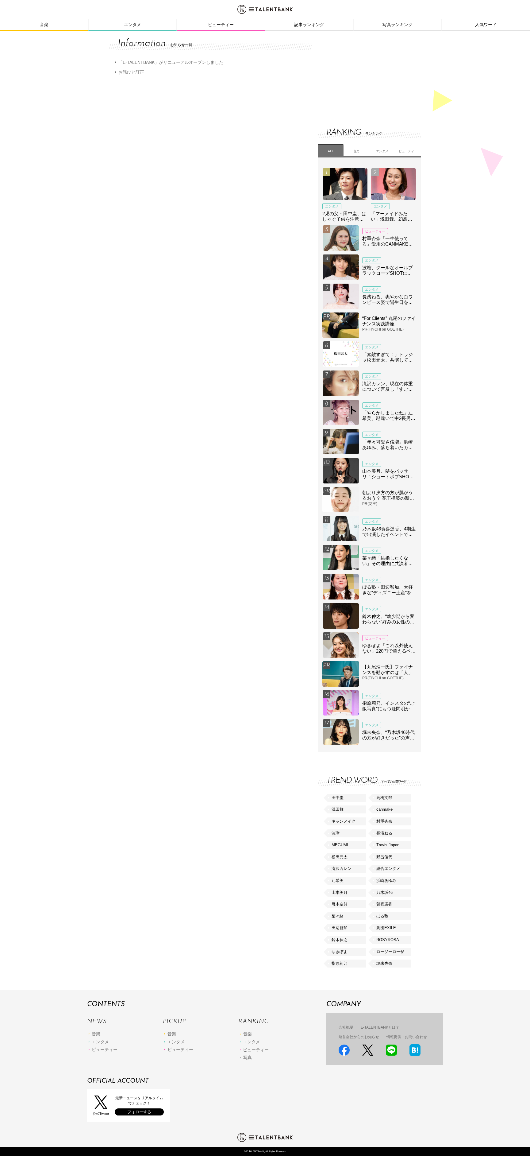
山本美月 (340, 892)
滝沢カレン (341, 868)
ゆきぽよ (340, 951)
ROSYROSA (387, 939)
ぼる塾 (382, 916)
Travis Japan (387, 845)
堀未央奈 (384, 963)
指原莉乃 (340, 963)
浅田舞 (338, 809)
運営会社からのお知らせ (359, 1037)
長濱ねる (384, 833)
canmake (384, 809)
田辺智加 (340, 927)
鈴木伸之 (340, 939)
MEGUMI (340, 845)
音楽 (44, 24)
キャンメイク (343, 821)
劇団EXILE (386, 927)
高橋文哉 (384, 797)
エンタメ (132, 24)
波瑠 (336, 833)
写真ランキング (397, 24)
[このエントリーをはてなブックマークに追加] (415, 1050)
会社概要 (346, 1027)
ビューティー (221, 24)
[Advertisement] (364, 73)
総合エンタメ (388, 868)
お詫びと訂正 (131, 72)
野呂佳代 (384, 857)
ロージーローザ (390, 951)
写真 (247, 1057)
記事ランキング (309, 24)
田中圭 (338, 797)
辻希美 (338, 880)
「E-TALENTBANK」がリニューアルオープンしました (170, 62)
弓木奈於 (340, 904)
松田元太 (340, 857)
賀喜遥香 (384, 904)
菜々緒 (338, 916)
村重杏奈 (384, 821)
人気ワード (486, 24)
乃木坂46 (384, 892)
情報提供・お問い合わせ (406, 1037)
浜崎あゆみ (386, 880)
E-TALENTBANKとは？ (380, 1027)
